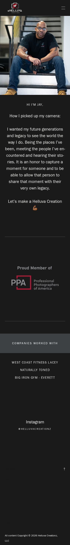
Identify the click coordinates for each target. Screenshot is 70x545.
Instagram (10, 490)
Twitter (8, 479)
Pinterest (10, 512)
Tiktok (8, 501)
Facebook (10, 469)
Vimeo (8, 522)
